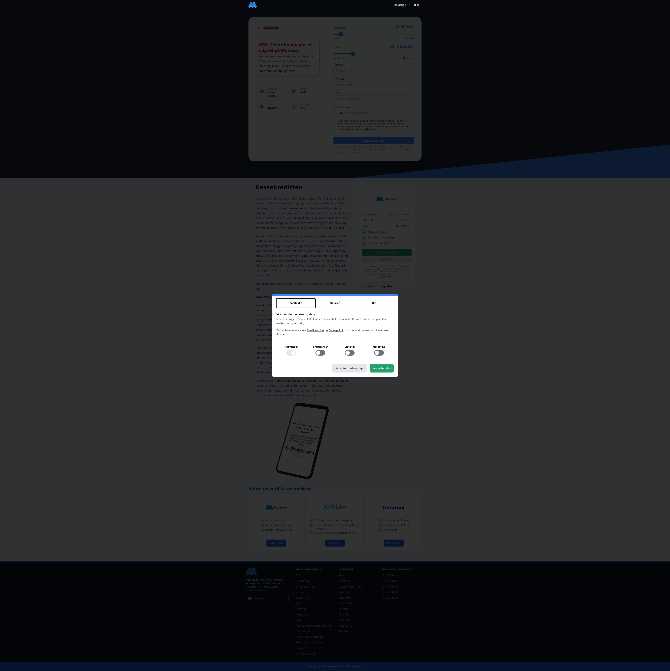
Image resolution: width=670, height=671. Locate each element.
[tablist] (335, 303)
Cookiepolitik (336, 330)
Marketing (379, 346)
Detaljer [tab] (335, 303)
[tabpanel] (335, 336)
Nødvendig (291, 346)
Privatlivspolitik (315, 330)
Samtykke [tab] (296, 303)
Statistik (350, 346)
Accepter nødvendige (349, 368)
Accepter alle (381, 368)
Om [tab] (374, 303)
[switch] (291, 353)
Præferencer (320, 346)
